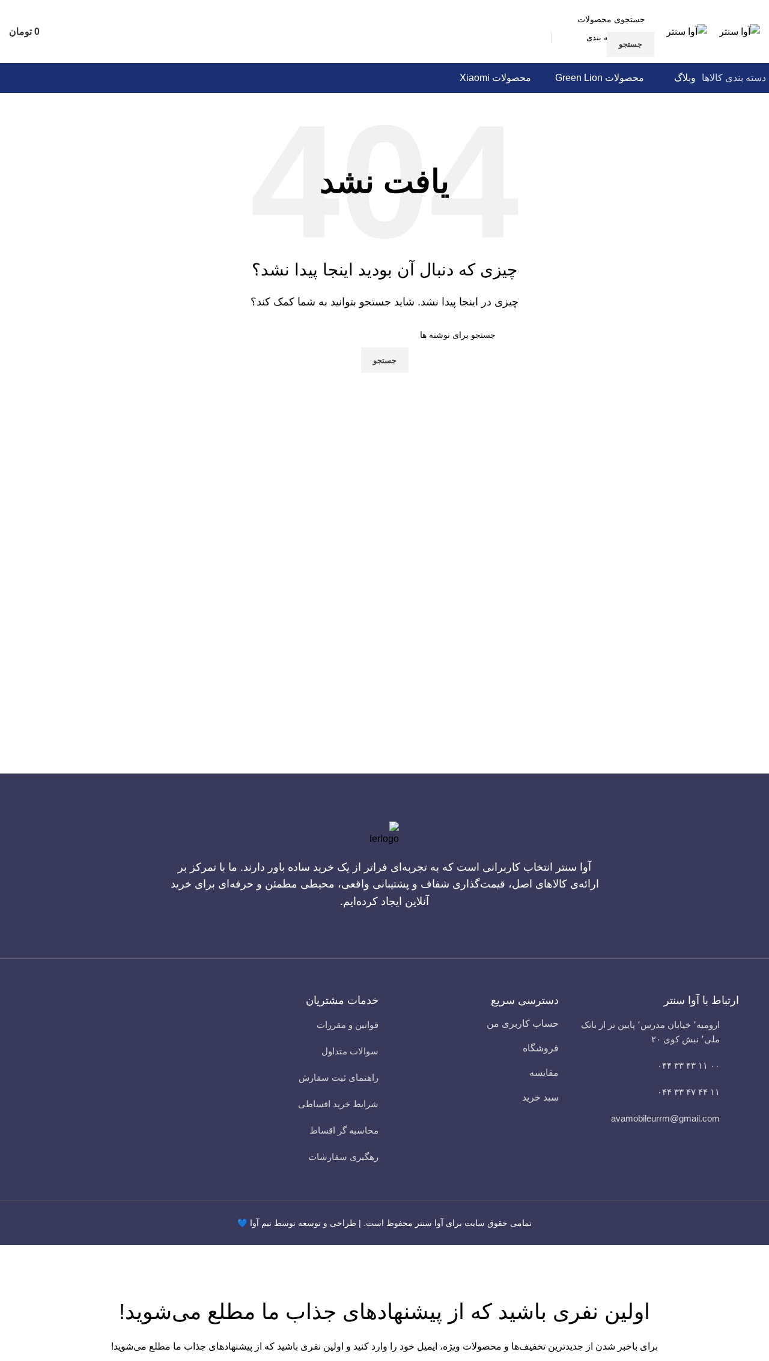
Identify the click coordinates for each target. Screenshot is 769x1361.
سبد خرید (540, 1097)
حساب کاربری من (523, 1023)
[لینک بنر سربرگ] (384, 680)
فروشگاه (541, 1048)
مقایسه (544, 1073)
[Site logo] (739, 31)
